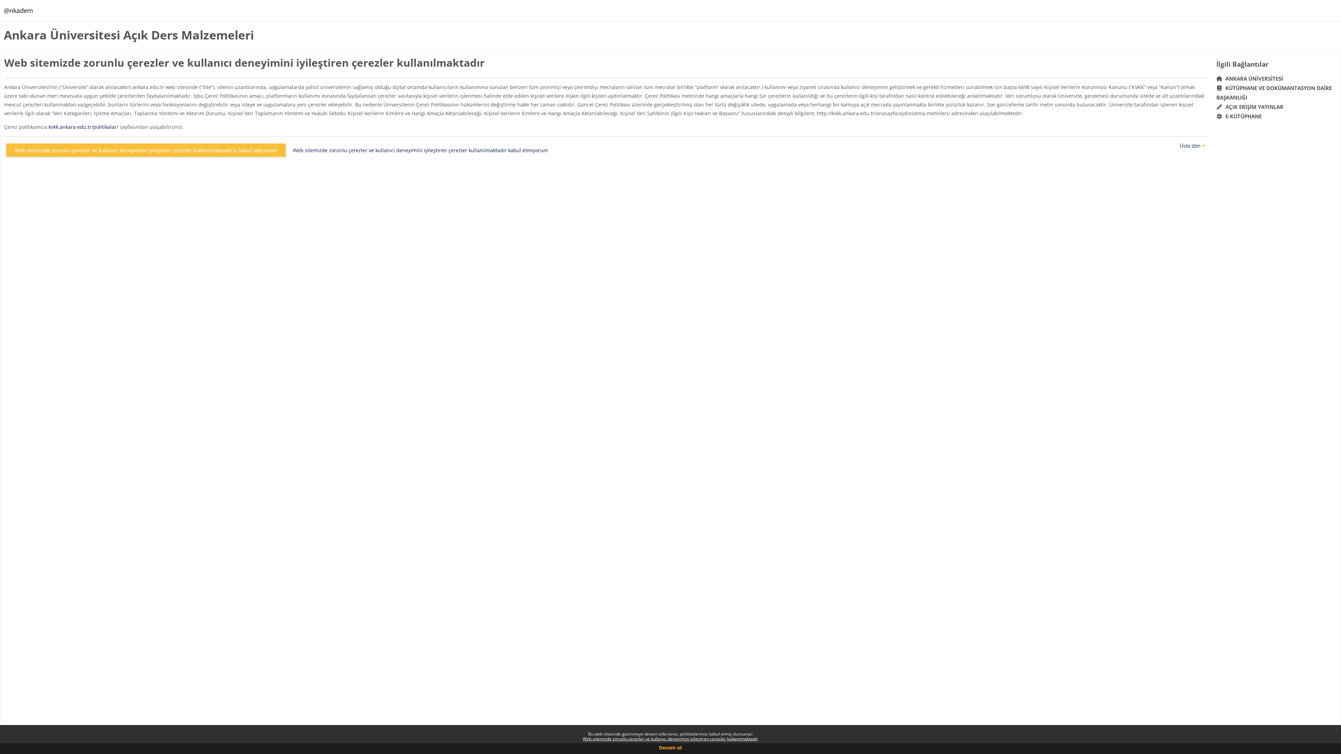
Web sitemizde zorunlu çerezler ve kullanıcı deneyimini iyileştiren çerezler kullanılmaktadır (670, 739)
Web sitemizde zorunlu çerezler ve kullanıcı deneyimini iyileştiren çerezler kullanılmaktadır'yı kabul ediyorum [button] (146, 150)
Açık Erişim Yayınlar (1254, 106)
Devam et (670, 747)
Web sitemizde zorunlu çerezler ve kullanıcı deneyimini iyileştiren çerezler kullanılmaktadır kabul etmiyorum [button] (420, 150)
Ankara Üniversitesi (1253, 78)
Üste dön (1191, 145)
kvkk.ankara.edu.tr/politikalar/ (83, 127)
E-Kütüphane (1242, 116)
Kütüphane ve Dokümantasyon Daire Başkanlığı (1274, 92)
